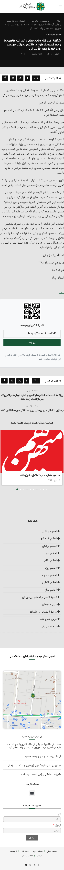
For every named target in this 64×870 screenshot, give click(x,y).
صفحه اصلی (51, 851)
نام (59, 814)
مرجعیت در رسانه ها (41, 21)
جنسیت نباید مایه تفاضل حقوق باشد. (39, 475)
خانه (59, 21)
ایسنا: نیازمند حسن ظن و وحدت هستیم (43, 756)
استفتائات (25, 851)
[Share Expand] (5, 78)
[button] (3, 460)
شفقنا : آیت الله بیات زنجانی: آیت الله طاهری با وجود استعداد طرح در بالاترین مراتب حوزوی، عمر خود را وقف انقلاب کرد (34, 746)
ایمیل (57, 825)
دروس (39, 855)
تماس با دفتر (27, 855)
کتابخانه (13, 851)
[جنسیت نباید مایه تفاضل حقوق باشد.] (32, 451)
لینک (61, 293)
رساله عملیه (38, 851)
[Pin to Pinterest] (13, 78)
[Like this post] (35, 78)
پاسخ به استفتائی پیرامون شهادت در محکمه (41, 774)
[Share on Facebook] (27, 78)
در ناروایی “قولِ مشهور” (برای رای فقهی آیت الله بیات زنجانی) (34, 765)
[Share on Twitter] (20, 78)
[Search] (9, 6)
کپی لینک (32, 342)
